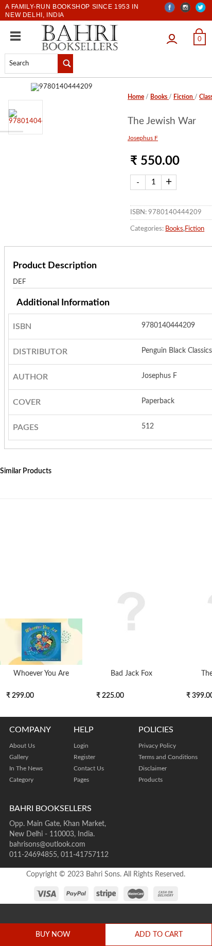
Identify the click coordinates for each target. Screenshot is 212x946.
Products (150, 780)
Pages (81, 780)
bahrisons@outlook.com (47, 844)
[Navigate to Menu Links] (15, 36)
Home (136, 97)
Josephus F (143, 138)
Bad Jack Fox (131, 673)
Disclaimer (152, 768)
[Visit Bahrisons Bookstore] (80, 37)
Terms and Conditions (168, 757)
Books (159, 97)
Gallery (18, 757)
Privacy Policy (157, 746)
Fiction (184, 97)
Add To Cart (159, 934)
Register (84, 757)
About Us (22, 746)
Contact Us (89, 768)
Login (174, 35)
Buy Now (53, 934)
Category (21, 780)
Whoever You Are (41, 673)
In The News (26, 768)
